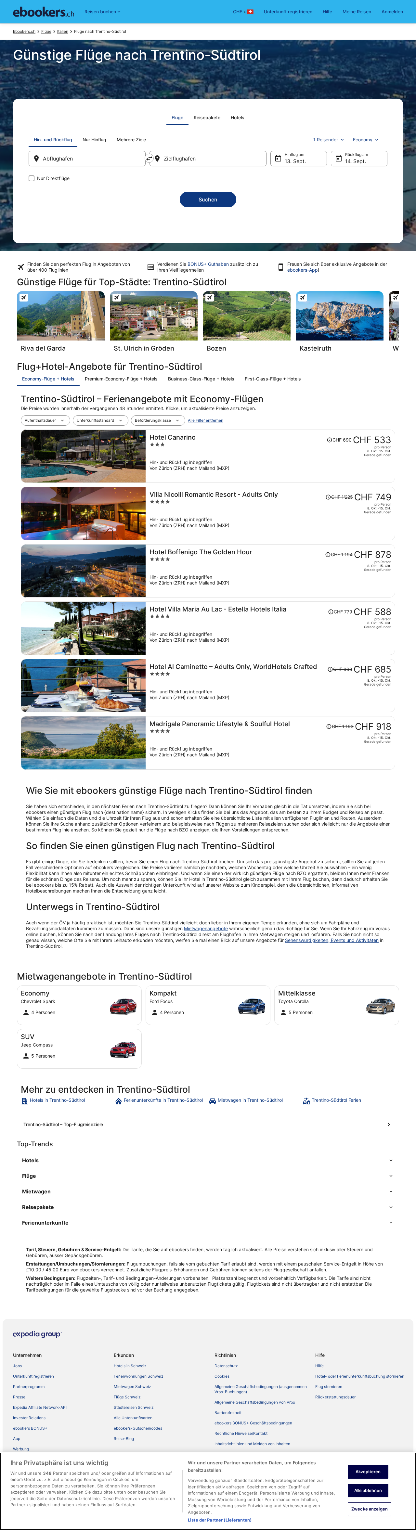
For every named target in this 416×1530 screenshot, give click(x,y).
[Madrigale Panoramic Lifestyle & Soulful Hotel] (270, 743)
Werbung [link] (21, 1448)
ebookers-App (302, 270)
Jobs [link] (17, 1365)
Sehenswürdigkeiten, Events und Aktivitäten (332, 940)
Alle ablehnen (368, 1490)
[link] (67, 1101)
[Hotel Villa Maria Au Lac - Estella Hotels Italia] (270, 628)
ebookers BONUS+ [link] (30, 1428)
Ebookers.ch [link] (24, 31)
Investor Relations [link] (29, 1417)
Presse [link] (19, 1397)
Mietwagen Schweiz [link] (132, 1386)
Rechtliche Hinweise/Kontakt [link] (240, 1433)
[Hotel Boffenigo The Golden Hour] (270, 571)
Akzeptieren (368, 1471)
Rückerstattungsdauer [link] (335, 1397)
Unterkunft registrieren (288, 11)
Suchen (208, 199)
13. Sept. (295, 161)
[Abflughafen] (87, 158)
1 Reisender (325, 139)
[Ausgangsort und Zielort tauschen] (149, 158)
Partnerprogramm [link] (29, 1386)
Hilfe (327, 11)
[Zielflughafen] (208, 158)
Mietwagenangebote (206, 928)
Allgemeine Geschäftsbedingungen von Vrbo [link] (254, 1402)
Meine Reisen (357, 11)
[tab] (177, 117)
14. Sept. (355, 161)
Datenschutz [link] (226, 1365)
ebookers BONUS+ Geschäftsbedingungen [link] (253, 1423)
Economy (362, 139)
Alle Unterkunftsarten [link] (133, 1417)
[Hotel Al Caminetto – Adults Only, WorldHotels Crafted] (270, 686)
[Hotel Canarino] (270, 456)
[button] (208, 1160)
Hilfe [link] (319, 1365)
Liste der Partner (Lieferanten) (220, 1520)
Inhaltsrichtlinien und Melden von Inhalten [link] (252, 1443)
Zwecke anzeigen (369, 1509)
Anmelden (392, 11)
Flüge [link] (46, 31)
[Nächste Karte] (399, 323)
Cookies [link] (221, 1376)
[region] (208, 1491)
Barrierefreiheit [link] (227, 1412)
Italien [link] (62, 31)
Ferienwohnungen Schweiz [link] (138, 1376)
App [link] (16, 1438)
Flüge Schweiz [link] (127, 1397)
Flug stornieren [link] (328, 1386)
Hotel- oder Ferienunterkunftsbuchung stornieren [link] (359, 1376)
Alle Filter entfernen (205, 420)
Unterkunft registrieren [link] (33, 1376)
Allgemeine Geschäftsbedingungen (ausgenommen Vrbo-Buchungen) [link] (260, 1389)
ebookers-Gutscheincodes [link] (138, 1428)
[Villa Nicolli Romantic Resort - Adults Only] (270, 513)
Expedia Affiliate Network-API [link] (40, 1407)
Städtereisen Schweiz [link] (134, 1407)
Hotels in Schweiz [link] (130, 1365)
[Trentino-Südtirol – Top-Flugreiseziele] (208, 1124)
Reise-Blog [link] (124, 1438)
